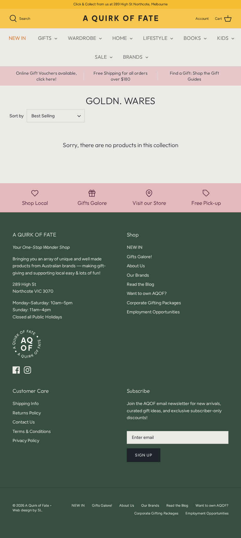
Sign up (143, 455)
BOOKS (192, 38)
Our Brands (138, 275)
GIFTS (44, 38)
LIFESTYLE (155, 38)
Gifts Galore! (139, 256)
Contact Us (24, 422)
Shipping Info (26, 403)
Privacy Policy (26, 440)
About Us (136, 266)
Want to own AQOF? (147, 293)
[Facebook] (16, 370)
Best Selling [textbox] (43, 116)
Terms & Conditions (32, 431)
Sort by (16, 116)
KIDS (222, 38)
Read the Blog (140, 284)
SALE (101, 57)
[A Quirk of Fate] (120, 18)
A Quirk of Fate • (38, 505)
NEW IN (17, 38)
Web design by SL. (27, 510)
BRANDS (132, 57)
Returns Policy (27, 413)
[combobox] (56, 115)
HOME (119, 38)
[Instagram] (27, 370)
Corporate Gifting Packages (154, 303)
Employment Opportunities (153, 312)
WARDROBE (82, 38)
